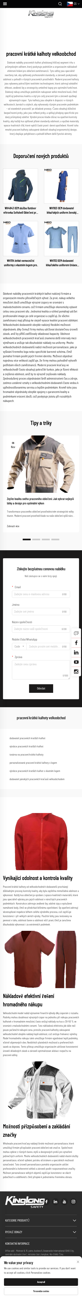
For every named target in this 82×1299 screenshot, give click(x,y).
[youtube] (64, 1201)
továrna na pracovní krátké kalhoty (26, 754)
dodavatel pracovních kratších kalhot (27, 738)
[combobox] (19, 646)
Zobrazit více (13, 526)
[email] (76, 643)
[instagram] (73, 1201)
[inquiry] (76, 633)
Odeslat (41, 688)
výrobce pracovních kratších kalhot (26, 746)
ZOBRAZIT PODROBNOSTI (20, 185)
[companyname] (41, 14)
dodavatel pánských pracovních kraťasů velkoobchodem (37, 779)
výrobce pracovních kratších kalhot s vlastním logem (35, 771)
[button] (27, 539)
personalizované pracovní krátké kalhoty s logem (33, 763)
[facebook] (46, 1201)
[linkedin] (55, 1201)
